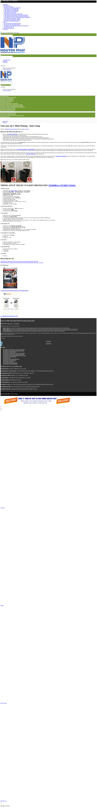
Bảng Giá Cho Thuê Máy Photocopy (11, 21)
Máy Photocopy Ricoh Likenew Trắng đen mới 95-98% (16, 15)
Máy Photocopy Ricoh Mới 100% (11, 9)
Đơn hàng (5, 61)
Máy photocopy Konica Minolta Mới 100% (11, 359)
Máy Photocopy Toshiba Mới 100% (9, 356)
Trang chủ (5, 4)
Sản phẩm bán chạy (6, 358)
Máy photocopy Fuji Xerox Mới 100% (10, 363)
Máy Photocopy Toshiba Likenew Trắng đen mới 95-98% (16, 16)
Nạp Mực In (5, 29)
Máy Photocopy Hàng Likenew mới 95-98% (13, 13)
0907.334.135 (10, 323)
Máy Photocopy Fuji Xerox (10, 12)
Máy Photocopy (6, 5)
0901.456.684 (16, 323)
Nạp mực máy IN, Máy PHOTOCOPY (12, 24)
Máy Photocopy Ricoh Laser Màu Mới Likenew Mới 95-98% (17, 17)
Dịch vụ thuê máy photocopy (8, 361)
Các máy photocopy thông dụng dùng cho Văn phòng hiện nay (15, 290)
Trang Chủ (5, 121)
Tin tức (27, 129)
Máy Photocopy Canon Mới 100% (11, 10)
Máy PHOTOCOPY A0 (9, 26)
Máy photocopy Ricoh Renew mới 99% (12, 19)
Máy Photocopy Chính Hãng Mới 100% (12, 7)
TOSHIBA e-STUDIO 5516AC (62, 185)
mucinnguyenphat (13, 129)
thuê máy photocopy (13, 134)
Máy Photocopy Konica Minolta (11, 11)
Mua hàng (5, 62)
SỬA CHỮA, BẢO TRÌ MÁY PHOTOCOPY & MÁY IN (16, 25)
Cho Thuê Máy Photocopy (8, 28)
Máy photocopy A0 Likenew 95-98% (12, 18)
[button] (2, 85)
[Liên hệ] (1, 409)
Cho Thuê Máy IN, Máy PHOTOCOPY (12, 23)
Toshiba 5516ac (13, 190)
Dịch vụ (5, 22)
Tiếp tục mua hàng (7, 69)
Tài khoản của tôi (6, 59)
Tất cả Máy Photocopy (8, 6)
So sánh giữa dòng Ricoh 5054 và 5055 (9, 316)
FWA (17, 393)
